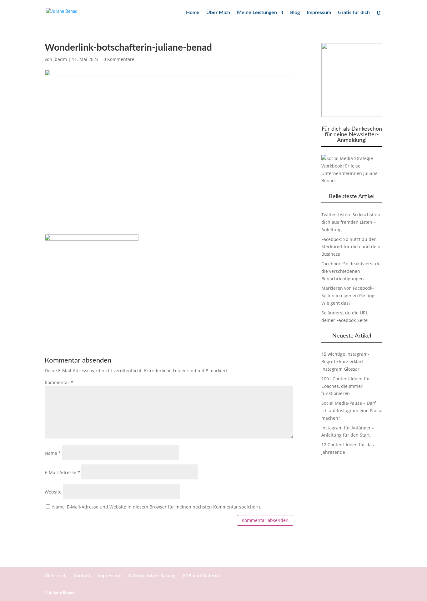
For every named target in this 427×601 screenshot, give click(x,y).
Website (53, 492)
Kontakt (82, 575)
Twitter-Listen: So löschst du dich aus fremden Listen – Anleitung (350, 222)
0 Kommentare (118, 59)
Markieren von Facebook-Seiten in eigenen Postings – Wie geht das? (350, 295)
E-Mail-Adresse (62, 472)
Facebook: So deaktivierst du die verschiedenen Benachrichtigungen (351, 271)
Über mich (56, 575)
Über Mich (218, 12)
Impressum (319, 12)
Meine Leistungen (257, 12)
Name (53, 453)
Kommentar (59, 382)
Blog (295, 12)
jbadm (60, 59)
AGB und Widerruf (202, 575)
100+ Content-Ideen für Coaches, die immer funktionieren (345, 386)
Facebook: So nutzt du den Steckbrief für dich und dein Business (350, 246)
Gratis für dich (354, 12)
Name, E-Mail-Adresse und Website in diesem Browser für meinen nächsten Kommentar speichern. (156, 507)
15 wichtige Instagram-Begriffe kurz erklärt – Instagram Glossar (345, 361)
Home (192, 12)
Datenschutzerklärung (152, 575)
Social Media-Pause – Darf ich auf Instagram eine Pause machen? (351, 410)
